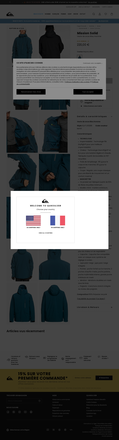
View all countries (45, 233)
